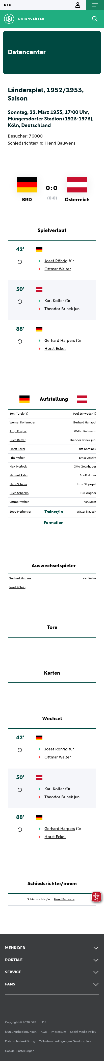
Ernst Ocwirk (87, 457)
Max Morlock (18, 466)
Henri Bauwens (60, 143)
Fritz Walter (17, 457)
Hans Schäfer (18, 484)
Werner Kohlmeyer (22, 422)
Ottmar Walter (57, 269)
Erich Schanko (19, 493)
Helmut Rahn (19, 475)
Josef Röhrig (56, 261)
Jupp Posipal (18, 431)
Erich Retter (17, 440)
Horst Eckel (55, 349)
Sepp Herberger (20, 511)
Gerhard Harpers (59, 341)
